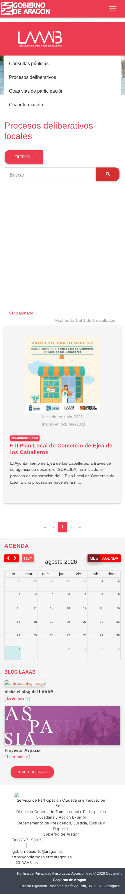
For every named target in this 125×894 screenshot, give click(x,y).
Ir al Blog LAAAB (32, 772)
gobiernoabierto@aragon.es (37, 851)
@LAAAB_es (27, 862)
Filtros (22, 157)
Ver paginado (21, 313)
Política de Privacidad (34, 873)
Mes (94, 558)
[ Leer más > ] (17, 698)
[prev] (8, 558)
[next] (15, 558)
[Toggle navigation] (112, 8)
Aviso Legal (61, 873)
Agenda (110, 558)
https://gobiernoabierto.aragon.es (41, 857)
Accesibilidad (81, 873)
